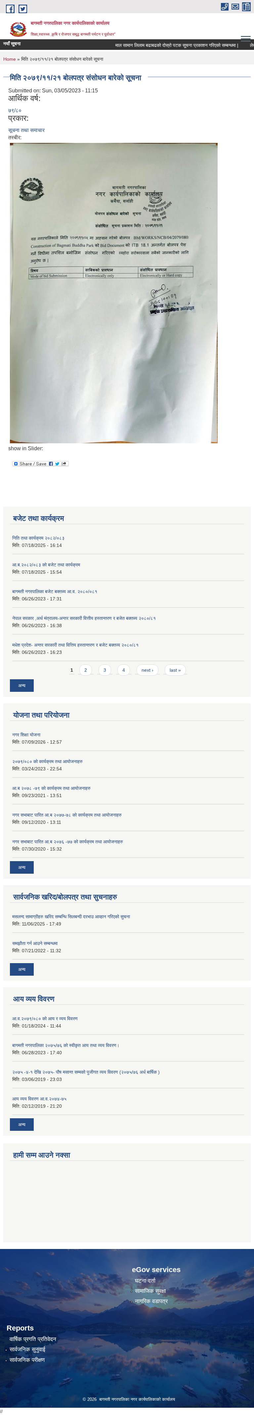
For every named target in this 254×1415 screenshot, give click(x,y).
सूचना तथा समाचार (26, 130)
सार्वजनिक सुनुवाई (27, 1349)
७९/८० (14, 110)
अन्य (21, 685)
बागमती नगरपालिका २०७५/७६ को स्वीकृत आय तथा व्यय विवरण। (65, 1045)
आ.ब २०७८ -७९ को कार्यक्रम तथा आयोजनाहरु (51, 788)
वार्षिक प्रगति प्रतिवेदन (33, 1339)
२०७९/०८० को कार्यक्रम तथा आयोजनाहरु (47, 761)
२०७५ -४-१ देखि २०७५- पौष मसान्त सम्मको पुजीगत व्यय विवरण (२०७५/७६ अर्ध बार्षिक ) (86, 1072)
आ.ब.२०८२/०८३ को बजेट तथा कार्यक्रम (46, 564)
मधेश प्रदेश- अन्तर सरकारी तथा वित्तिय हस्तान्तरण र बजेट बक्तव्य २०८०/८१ (75, 645)
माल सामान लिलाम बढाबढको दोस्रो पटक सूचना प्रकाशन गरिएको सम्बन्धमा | (163, 45)
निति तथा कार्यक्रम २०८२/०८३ (38, 538)
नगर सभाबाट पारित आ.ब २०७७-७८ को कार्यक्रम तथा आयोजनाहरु (67, 815)
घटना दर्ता (145, 1281)
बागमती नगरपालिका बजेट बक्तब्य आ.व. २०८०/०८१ (54, 591)
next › (147, 670)
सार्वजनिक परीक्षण (27, 1360)
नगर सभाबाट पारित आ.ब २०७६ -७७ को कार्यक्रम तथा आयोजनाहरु (67, 841)
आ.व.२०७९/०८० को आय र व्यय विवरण (45, 1018)
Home (9, 59)
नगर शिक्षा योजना (26, 734)
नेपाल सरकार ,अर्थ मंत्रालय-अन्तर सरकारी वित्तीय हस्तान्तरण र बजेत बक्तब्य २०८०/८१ (84, 618)
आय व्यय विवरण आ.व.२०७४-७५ (39, 1098)
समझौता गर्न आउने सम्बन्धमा (35, 943)
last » (175, 670)
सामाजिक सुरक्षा (150, 1291)
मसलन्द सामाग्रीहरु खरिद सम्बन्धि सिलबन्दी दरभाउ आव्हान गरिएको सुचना (71, 916)
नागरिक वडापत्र (151, 1301)
